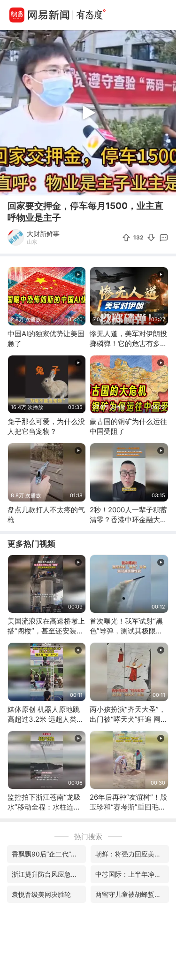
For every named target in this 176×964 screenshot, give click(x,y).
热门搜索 (88, 836)
